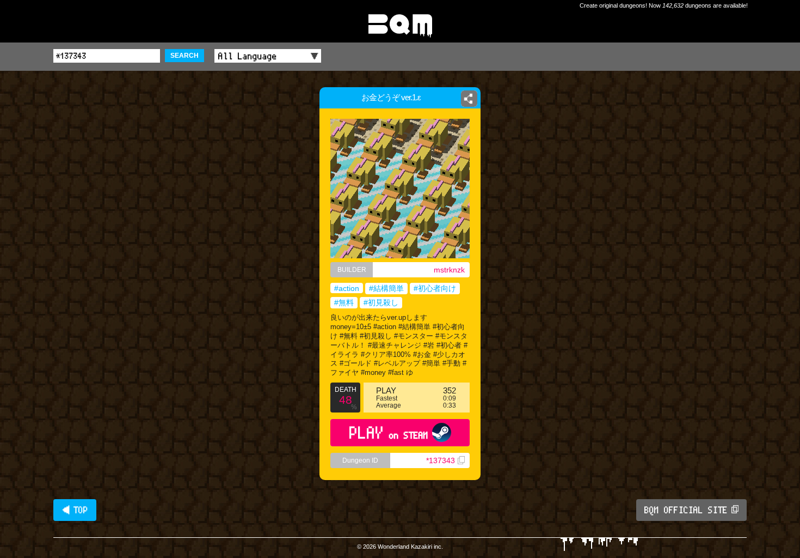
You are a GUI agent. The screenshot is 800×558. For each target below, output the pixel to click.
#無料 (344, 302)
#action (346, 288)
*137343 (440, 460)
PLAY (388, 432)
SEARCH (184, 55)
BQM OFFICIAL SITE (686, 510)
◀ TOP (74, 510)
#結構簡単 (386, 288)
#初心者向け (435, 288)
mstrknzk (449, 269)
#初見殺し (381, 302)
